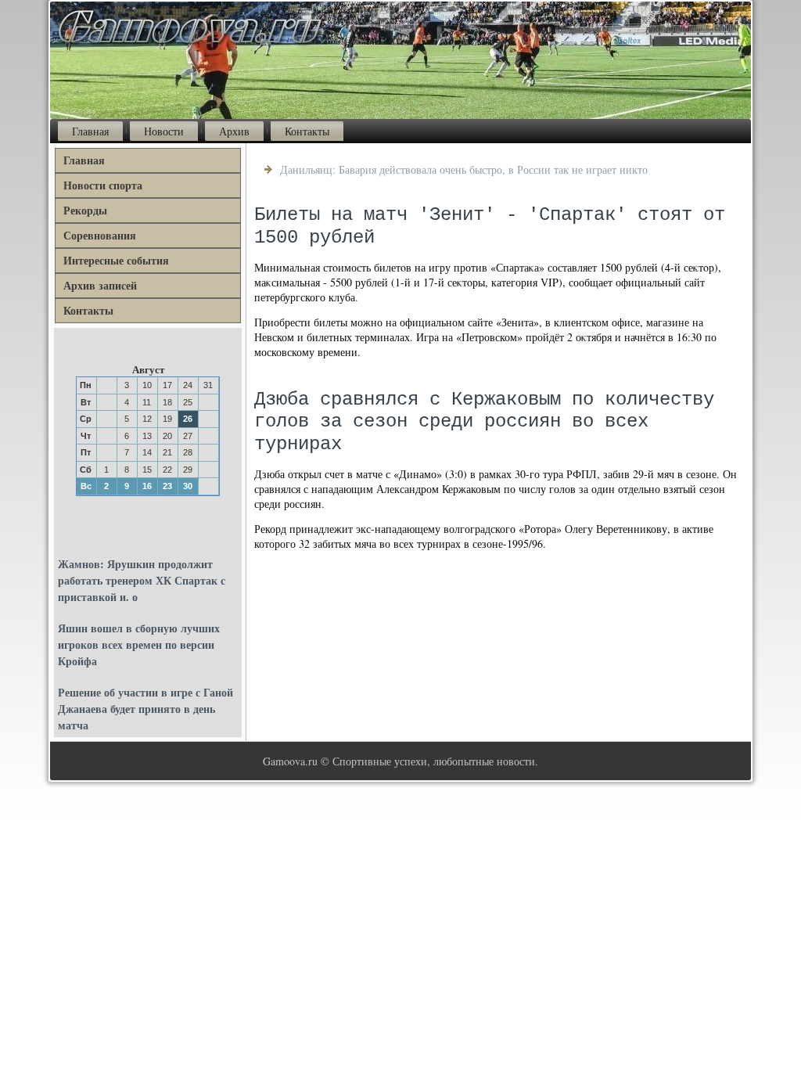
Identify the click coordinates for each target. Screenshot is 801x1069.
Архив (234, 131)
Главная (90, 131)
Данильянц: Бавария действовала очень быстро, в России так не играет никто (464, 169)
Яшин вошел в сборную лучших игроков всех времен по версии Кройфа (139, 644)
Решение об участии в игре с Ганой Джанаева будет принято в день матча (145, 708)
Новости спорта (102, 185)
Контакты (307, 131)
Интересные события (116, 260)
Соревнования (99, 235)
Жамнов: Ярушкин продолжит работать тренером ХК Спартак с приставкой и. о (141, 580)
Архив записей (100, 285)
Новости (164, 131)
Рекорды (85, 210)
